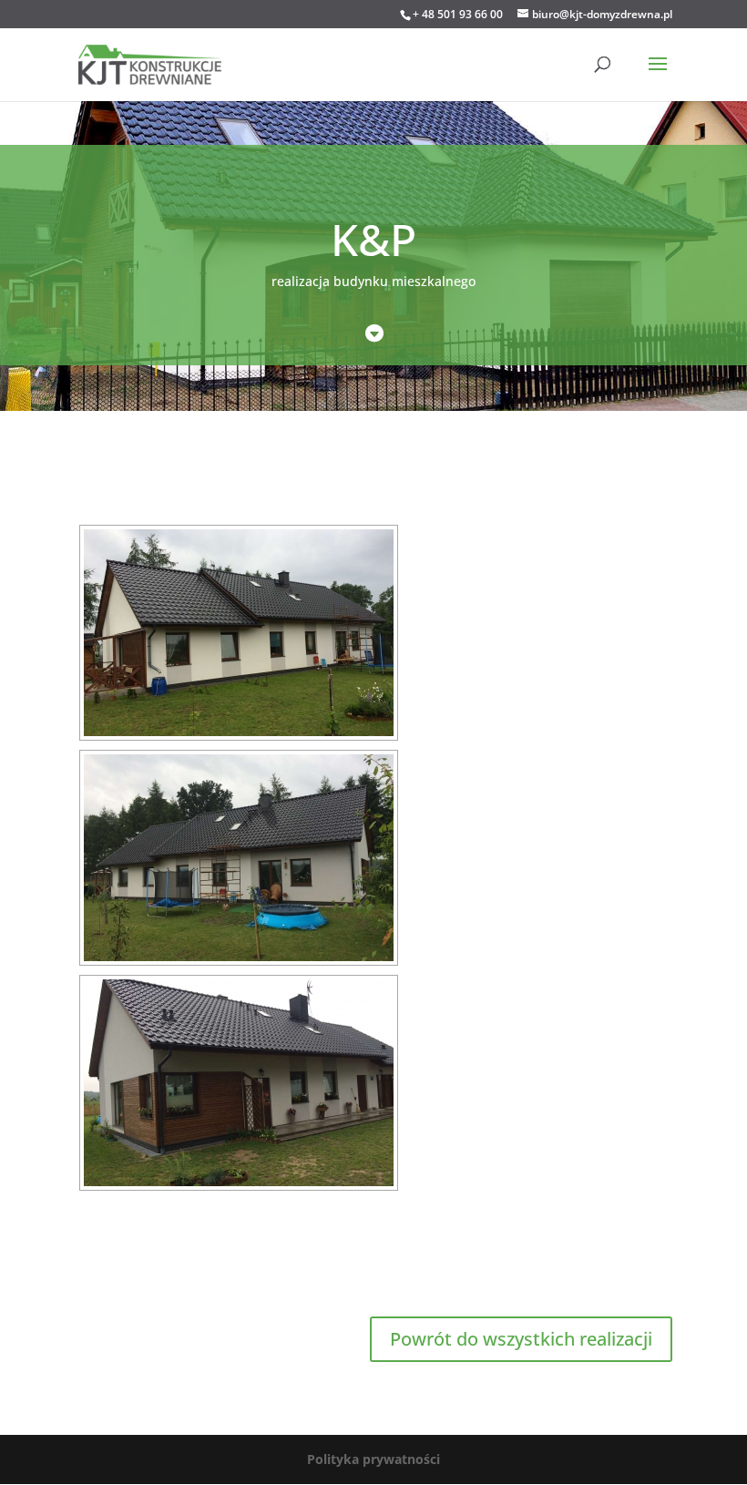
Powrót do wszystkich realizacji (521, 1338)
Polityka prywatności (373, 1459)
